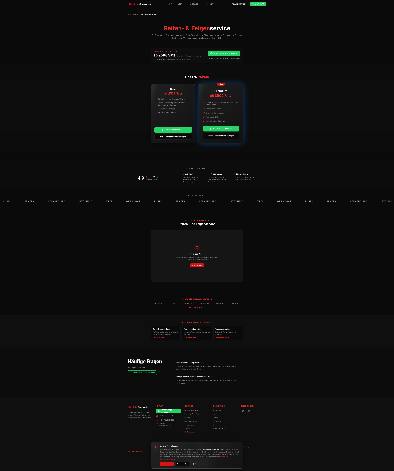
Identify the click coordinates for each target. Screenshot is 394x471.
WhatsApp (259, 4)
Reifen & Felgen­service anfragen (173, 137)
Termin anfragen (239, 4)
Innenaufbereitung (190, 421)
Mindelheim (220, 303)
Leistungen (194, 4)
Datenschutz (217, 410)
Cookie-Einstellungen (219, 428)
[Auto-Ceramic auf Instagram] (243, 411)
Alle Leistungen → (190, 432)
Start (170, 4)
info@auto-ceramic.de (166, 416)
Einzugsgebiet (217, 421)
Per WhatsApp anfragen (175, 130)
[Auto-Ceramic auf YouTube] (249, 411)
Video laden (198, 265)
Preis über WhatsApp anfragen (226, 53)
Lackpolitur (188, 417)
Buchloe (173, 303)
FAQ (214, 425)
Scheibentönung (189, 425)
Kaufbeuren (158, 303)
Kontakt (209, 4)
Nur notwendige (182, 464)
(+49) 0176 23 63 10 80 (166, 420)
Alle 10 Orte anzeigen (196, 307)
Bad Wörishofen (205, 303)
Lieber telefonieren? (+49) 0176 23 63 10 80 (225, 58)
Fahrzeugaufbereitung (191, 414)
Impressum (216, 414)
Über (180, 4)
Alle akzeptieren (167, 464)
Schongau (235, 303)
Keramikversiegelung (191, 410)
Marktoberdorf (189, 303)
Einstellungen (199, 464)
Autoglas (187, 428)
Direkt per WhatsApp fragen (144, 373)
